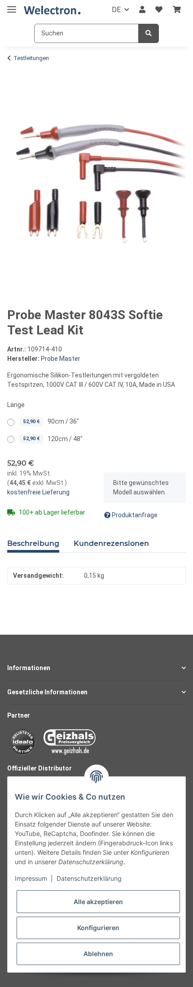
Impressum (31, 878)
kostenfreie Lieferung (38, 492)
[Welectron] (52, 10)
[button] (142, 10)
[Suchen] (148, 33)
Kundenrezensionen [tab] (111, 543)
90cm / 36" (51, 421)
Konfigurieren (98, 927)
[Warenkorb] (177, 10)
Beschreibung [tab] (33, 543)
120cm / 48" (53, 438)
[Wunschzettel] (158, 10)
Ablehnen (98, 953)
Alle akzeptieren (98, 901)
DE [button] (116, 9)
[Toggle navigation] (11, 5)
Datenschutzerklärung (89, 878)
